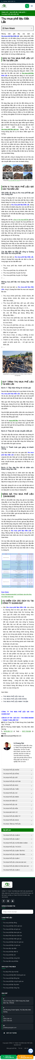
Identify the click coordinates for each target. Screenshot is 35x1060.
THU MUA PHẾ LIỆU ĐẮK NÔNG (15, 699)
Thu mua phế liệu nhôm (11, 770)
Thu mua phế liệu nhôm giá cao (12, 926)
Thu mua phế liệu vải (10, 804)
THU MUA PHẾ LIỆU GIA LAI (13, 696)
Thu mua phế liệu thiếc (11, 789)
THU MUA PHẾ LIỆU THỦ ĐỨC (12, 847)
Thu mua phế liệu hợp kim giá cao (13, 942)
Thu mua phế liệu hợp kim (11, 781)
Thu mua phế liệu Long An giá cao (14, 862)
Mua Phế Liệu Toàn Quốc (17, 12)
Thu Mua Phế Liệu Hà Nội (10, 972)
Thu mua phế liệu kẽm (10, 808)
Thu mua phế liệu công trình (11, 958)
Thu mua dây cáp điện (9, 948)
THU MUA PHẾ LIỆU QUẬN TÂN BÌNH (14, 854)
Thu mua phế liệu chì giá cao (11, 945)
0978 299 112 (8, 731)
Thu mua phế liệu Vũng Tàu (11, 988)
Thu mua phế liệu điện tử (11, 816)
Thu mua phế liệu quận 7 (11, 839)
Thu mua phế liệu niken (11, 797)
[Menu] (32, 6)
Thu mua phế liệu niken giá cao (12, 932)
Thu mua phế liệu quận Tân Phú (14, 850)
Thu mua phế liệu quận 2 (11, 870)
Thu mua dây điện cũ (10, 800)
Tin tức (20, 1048)
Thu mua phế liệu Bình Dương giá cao (16, 866)
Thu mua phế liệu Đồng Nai (11, 978)
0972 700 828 (26, 731)
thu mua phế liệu (28, 73)
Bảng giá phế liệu (12, 1048)
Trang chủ (4, 12)
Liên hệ (26, 1048)
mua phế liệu (13, 420)
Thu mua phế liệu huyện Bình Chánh (15, 843)
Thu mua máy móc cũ (10, 812)
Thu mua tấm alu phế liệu (12, 824)
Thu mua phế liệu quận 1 (11, 858)
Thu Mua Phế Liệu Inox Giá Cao (12, 935)
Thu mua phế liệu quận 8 (11, 835)
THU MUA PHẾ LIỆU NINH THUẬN (15, 701)
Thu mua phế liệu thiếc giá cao (12, 939)
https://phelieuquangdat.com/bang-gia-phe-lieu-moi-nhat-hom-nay (16, 595)
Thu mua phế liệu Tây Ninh (11, 984)
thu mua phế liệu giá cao (10, 129)
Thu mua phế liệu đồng (11, 773)
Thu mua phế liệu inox (10, 785)
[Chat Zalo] (30, 1051)
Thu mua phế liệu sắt (10, 777)
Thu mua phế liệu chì (10, 793)
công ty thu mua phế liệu (21, 219)
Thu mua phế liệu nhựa (11, 820)
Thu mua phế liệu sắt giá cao (11, 929)
